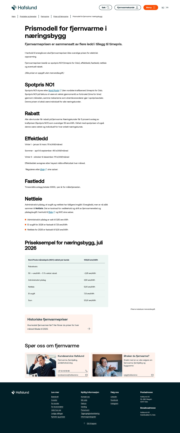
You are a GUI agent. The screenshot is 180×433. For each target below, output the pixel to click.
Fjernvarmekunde (125, 7)
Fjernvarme (45, 16)
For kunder (55, 403)
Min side (84, 400)
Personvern (85, 410)
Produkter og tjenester (28, 16)
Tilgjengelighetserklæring (90, 413)
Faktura (83, 403)
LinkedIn (114, 397)
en (167, 7)
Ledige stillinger (57, 413)
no (163, 7)
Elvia (42, 169)
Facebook (114, 400)
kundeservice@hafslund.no (68, 375)
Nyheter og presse (58, 417)
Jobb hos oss (56, 410)
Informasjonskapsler (88, 417)
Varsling (84, 407)
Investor (54, 400)
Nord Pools (54, 90)
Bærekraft (55, 397)
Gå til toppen (91, 423)
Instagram (114, 403)
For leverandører (57, 407)
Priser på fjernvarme (60, 16)
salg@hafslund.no (130, 375)
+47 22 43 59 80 (64, 371)
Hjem (14, 16)
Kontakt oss (85, 397)
